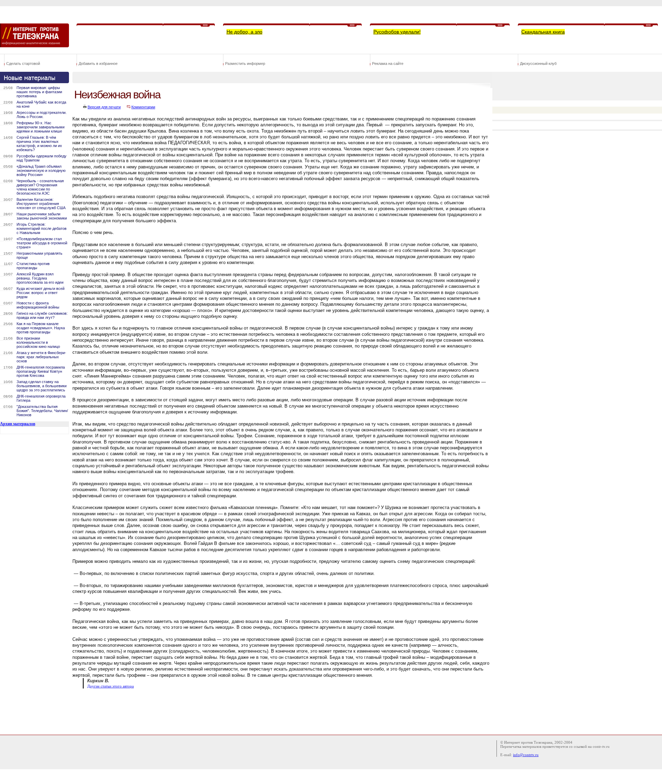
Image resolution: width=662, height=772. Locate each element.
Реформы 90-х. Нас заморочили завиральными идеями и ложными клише (40, 127)
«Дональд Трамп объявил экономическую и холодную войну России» (41, 170)
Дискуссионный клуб (538, 63)
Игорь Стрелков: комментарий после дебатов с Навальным (42, 228)
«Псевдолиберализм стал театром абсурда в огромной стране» (42, 243)
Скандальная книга (543, 32)
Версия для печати (104, 107)
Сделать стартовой (23, 63)
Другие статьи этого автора (110, 686)
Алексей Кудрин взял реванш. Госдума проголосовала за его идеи (40, 278)
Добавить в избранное (98, 63)
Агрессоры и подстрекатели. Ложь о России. (42, 114)
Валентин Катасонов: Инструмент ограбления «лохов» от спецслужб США (41, 203)
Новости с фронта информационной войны (38, 305)
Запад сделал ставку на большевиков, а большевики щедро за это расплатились (42, 386)
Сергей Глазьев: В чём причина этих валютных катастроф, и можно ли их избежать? (39, 143)
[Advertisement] (197, 710)
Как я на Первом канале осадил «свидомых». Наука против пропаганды (41, 328)
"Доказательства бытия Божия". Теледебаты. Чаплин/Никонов (42, 410)
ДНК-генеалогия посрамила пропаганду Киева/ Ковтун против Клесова (41, 371)
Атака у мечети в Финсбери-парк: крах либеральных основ (41, 357)
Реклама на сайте (387, 63)
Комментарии (143, 107)
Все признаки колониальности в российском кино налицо (38, 342)
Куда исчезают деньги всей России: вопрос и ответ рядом (40, 292)
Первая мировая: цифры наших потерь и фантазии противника (39, 92)
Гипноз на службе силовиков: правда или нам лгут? (42, 315)
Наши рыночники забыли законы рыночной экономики (42, 216)
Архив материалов (17, 423)
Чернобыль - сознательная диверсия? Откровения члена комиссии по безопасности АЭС (40, 187)
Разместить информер (245, 63)
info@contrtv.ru (526, 755)
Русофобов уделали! (397, 32)
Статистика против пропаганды (33, 266)
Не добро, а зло (244, 32)
